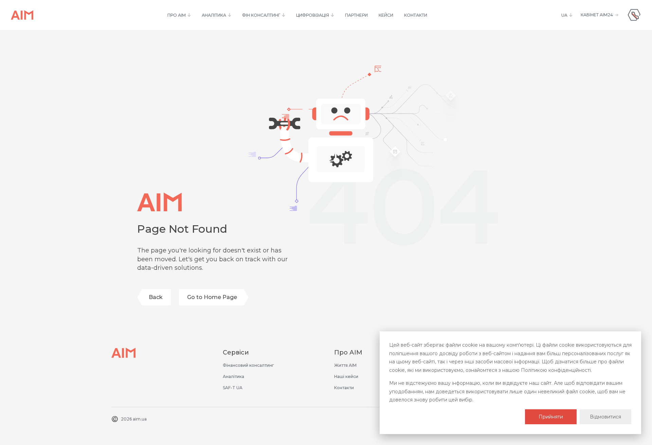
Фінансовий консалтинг (248, 365)
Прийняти (551, 417)
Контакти (344, 387)
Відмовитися (605, 417)
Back (156, 297)
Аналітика (233, 376)
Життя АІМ (345, 365)
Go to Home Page (212, 297)
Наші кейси (346, 376)
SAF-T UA (232, 387)
